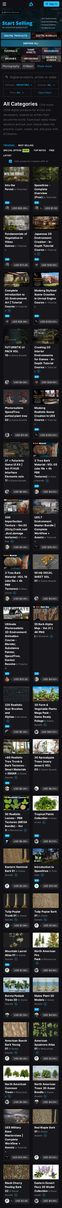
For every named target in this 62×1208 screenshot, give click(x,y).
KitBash (28, 66)
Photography (11, 66)
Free (52, 150)
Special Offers (15, 150)
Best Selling (26, 145)
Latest (7, 155)
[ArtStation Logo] (31, 4)
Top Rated (40, 150)
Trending (9, 145)
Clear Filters (44, 92)
